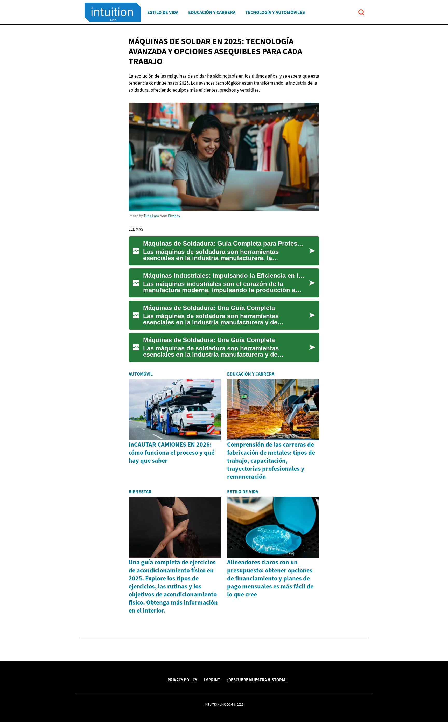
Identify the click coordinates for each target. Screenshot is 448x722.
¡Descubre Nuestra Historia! (257, 679)
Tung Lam (151, 215)
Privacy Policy (182, 679)
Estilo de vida (162, 12)
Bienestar (140, 492)
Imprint (212, 679)
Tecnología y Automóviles (275, 12)
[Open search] (361, 12)
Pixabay (174, 215)
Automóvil (141, 374)
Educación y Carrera (211, 12)
